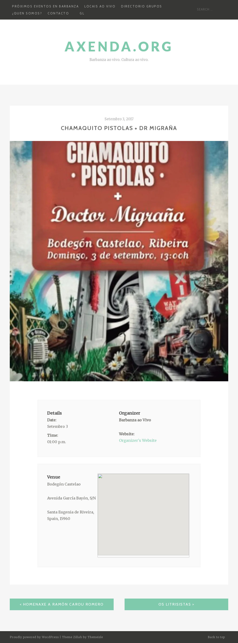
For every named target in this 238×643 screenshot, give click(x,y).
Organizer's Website (138, 440)
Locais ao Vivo (100, 6)
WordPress (50, 637)
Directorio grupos (141, 6)
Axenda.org (119, 46)
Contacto (58, 13)
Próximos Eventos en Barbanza (45, 6)
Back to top (217, 637)
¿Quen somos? (27, 13)
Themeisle (95, 637)
